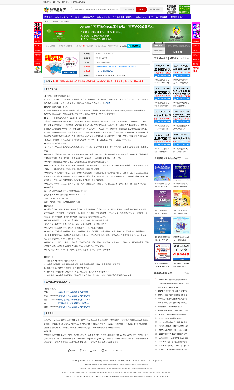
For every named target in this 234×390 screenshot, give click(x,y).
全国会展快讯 (103, 17)
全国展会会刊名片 (144, 17)
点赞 (73, 351)
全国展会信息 (61, 17)
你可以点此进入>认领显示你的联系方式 (74, 292)
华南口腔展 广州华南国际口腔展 (170, 307)
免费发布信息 (177, 17)
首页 (48, 21)
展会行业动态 (88, 17)
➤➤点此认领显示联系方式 (104, 71)
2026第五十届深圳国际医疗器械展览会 (172, 303)
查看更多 (185, 58)
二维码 (66, 2)
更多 (187, 158)
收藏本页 (48, 2)
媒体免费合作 (162, 17)
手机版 (57, 2)
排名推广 (128, 361)
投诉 (84, 351)
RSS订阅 (152, 361)
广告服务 (136, 361)
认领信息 (90, 361)
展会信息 (55, 21)
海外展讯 (75, 17)
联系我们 (105, 361)
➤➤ (116, 67)
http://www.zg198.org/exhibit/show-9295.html (110, 75)
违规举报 (159, 361)
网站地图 (121, 361)
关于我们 (98, 361)
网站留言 (144, 361)
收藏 (95, 351)
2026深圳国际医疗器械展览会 (170, 318)
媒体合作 (82, 361)
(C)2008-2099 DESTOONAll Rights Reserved (98, 376)
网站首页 (48, 17)
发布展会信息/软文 (79, 2)
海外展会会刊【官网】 (123, 17)
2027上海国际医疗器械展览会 (169, 287)
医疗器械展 (65, 21)
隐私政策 (113, 361)
